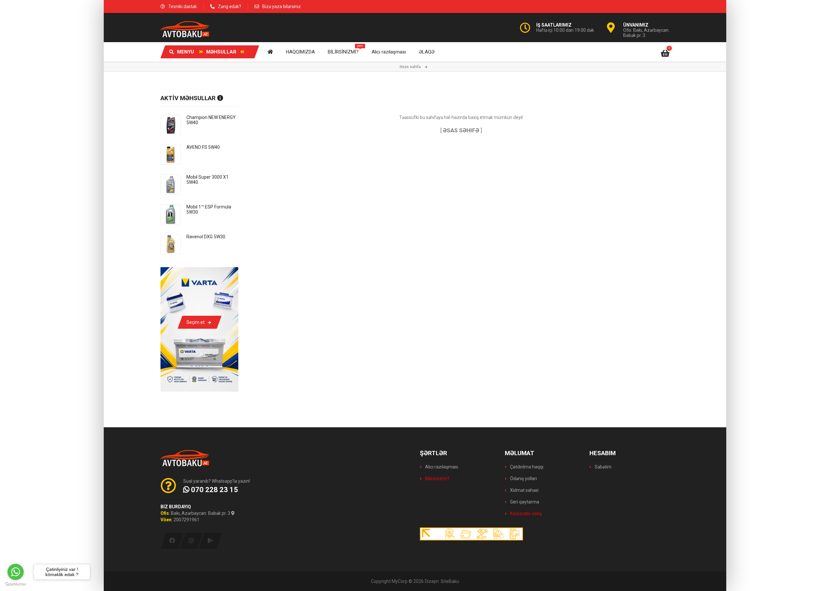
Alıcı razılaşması (441, 466)
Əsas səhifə (410, 67)
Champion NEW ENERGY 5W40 (211, 120)
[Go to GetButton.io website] (15, 584)
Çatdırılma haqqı (526, 466)
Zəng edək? (229, 6)
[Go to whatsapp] (15, 572)
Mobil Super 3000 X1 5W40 (207, 179)
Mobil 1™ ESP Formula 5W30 (208, 209)
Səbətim (602, 466)
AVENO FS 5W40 (203, 147)
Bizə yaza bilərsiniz (281, 6)
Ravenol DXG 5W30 (205, 236)
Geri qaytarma (524, 501)
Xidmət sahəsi (524, 490)
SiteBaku (450, 581)
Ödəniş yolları (523, 478)
